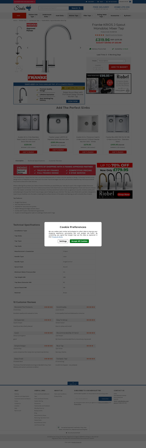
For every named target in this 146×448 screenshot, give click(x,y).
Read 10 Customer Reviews (114, 35)
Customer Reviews (55, 161)
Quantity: (98, 65)
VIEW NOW (73, 101)
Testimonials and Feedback (42, 406)
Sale (18, 15)
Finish (94, 61)
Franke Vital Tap (38, 401)
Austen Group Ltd (76, 442)
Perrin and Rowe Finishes (41, 398)
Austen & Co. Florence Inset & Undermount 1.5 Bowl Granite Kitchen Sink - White (87, 139)
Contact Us (18, 403)
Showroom (37, 403)
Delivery (91, 1)
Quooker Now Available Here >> (24, 1)
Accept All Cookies (79, 241)
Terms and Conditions (60, 394)
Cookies (17, 406)
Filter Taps (87, 15)
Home (15, 20)
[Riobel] (114, 180)
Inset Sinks (60, 15)
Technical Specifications (36, 161)
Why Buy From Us (39, 408)
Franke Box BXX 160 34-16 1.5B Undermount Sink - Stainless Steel (117, 139)
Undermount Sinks (47, 15)
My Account (112, 1)
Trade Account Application (22, 396)
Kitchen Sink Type (33, 15)
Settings (63, 241)
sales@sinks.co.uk (123, 401)
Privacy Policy (58, 396)
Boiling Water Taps (102, 15)
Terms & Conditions (103, 402)
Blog (35, 413)
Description (20, 161)
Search (75, 8)
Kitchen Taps (74, 15)
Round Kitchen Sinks (40, 422)
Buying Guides (38, 410)
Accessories (115, 15)
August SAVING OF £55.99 (108, 43)
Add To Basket (28, 152)
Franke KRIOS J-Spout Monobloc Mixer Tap (54, 20)
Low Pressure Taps (34, 20)
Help (101, 1)
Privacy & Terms (57, 237)
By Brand (127, 15)
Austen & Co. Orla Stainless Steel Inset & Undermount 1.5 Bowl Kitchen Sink (28, 139)
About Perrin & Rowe (40, 415)
